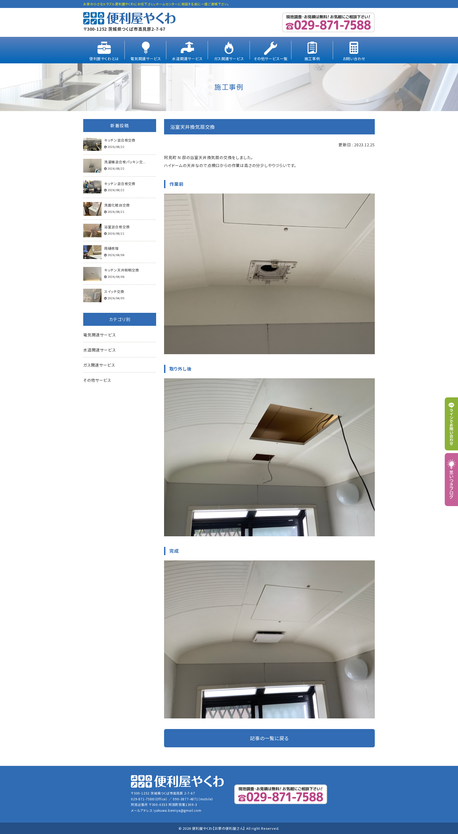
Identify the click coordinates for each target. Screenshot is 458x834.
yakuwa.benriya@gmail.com (177, 810)
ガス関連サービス (229, 58)
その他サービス (97, 380)
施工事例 (312, 58)
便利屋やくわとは (104, 58)
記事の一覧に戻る (269, 738)
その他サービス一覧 (271, 58)
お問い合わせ (354, 58)
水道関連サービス (187, 58)
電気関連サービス (145, 58)
